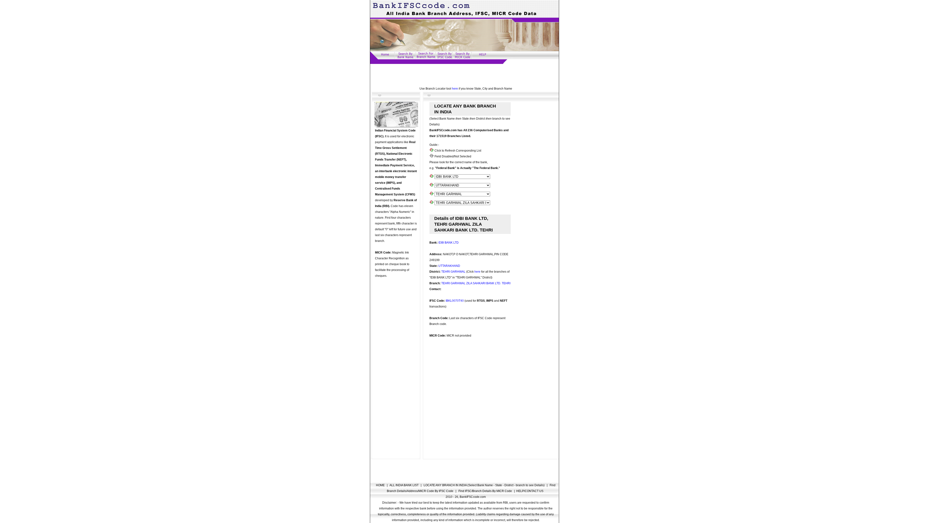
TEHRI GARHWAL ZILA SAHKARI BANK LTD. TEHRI (475, 283)
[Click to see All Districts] (431, 194)
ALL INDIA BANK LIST (404, 485)
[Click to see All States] (431, 185)
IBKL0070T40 (455, 300)
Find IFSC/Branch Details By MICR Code (485, 491)
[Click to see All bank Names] (431, 176)
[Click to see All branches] (431, 203)
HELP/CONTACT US (529, 491)
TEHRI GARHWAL (453, 271)
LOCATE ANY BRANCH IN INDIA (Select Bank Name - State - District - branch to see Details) (484, 485)
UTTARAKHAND (449, 266)
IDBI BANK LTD (448, 242)
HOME (380, 485)
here (455, 88)
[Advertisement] (464, 75)
